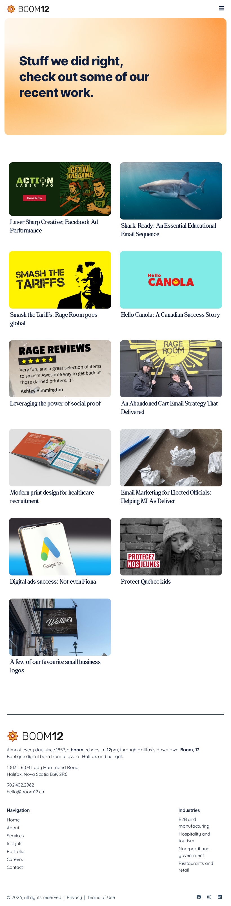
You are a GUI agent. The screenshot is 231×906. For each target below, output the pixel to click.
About (13, 827)
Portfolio (16, 851)
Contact (15, 867)
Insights (15, 843)
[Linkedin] (219, 896)
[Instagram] (209, 896)
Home (13, 820)
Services (15, 835)
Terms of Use (100, 897)
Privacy (74, 897)
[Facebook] (198, 896)
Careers (15, 859)
